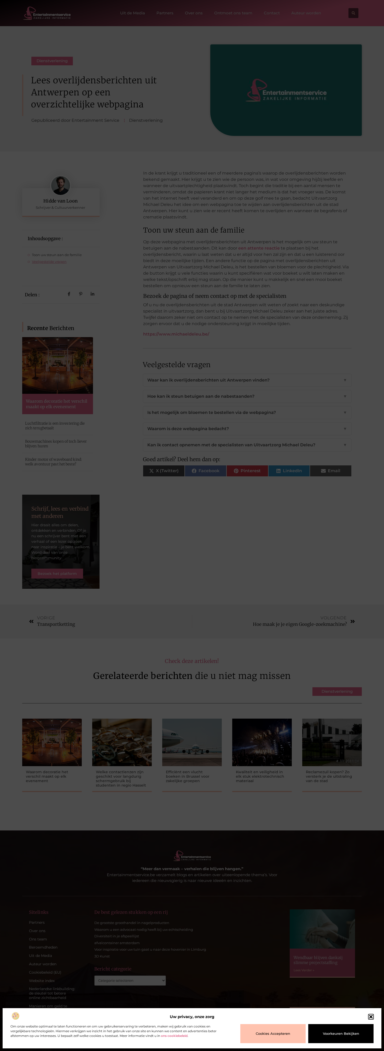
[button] (371, 1016)
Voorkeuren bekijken (341, 1033)
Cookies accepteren (273, 1033)
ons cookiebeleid (174, 1036)
